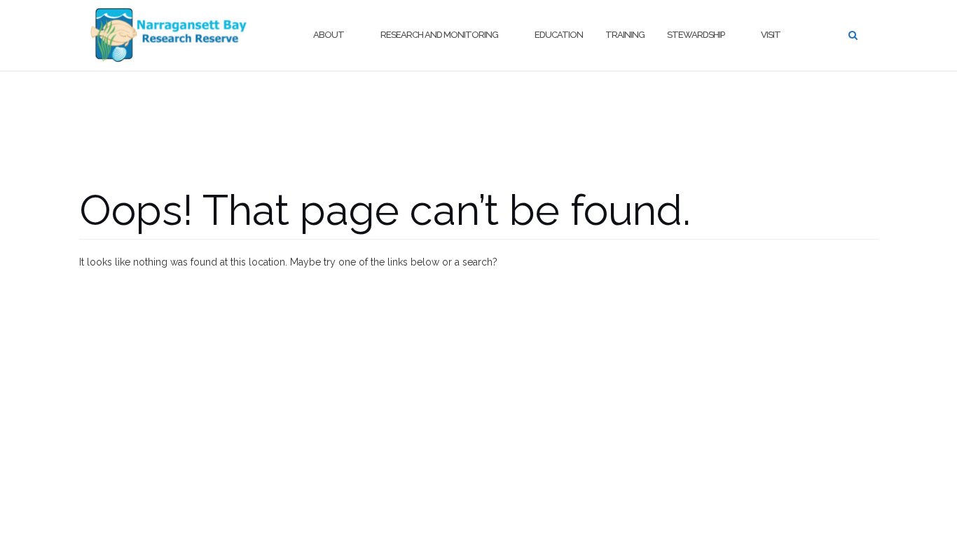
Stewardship (695, 34)
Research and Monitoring (439, 34)
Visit (770, 34)
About (328, 34)
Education (559, 34)
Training (625, 34)
